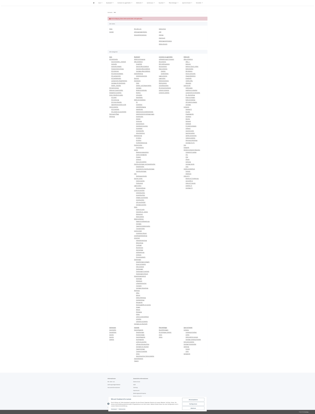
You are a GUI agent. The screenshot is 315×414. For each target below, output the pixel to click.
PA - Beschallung (190, 95)
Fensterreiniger (140, 334)
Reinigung (139, 312)
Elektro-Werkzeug (141, 297)
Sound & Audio (190, 131)
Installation (139, 104)
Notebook (188, 123)
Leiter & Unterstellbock (142, 316)
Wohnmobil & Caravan (192, 337)
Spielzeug (186, 346)
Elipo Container (163, 69)
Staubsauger (137, 259)
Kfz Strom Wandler (116, 102)
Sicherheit (137, 238)
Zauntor (111, 334)
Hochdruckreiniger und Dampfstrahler (144, 164)
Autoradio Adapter (116, 66)
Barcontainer (162, 61)
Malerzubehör (140, 216)
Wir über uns (137, 29)
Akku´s (187, 61)
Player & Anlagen (190, 97)
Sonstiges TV (189, 188)
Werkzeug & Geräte (141, 176)
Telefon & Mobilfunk (189, 169)
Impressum (114, 409)
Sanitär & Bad (138, 231)
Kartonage (139, 278)
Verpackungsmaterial (140, 276)
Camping (186, 330)
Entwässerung (138, 135)
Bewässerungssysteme (142, 152)
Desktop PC (189, 109)
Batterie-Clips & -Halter (192, 66)
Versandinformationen (140, 35)
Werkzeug (112, 116)
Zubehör (163, 71)
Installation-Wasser (141, 233)
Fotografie (186, 147)
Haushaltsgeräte (138, 330)
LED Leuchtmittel (140, 202)
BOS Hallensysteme (164, 64)
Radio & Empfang (190, 100)
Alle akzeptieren (193, 399)
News (110, 29)
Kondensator (139, 116)
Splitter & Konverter (191, 135)
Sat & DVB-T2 (189, 181)
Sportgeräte (187, 353)
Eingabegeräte (190, 114)
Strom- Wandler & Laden (116, 95)
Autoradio (114, 64)
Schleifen (138, 319)
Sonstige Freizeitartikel (190, 344)
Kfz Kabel (113, 97)
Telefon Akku (189, 80)
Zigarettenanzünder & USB (118, 104)
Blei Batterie (189, 71)
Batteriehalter (189, 69)
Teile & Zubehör (113, 107)
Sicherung (139, 121)
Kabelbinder (139, 109)
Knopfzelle (139, 64)
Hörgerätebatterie (190, 76)
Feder (137, 83)
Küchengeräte (140, 339)
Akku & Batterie (138, 61)
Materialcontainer (164, 80)
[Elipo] (93, 3)
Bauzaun (136, 78)
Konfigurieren (193, 404)
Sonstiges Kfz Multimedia (118, 83)
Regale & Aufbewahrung (142, 221)
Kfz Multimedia (113, 59)
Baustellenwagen (163, 330)
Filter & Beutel (140, 266)
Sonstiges (138, 88)
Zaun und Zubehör (141, 161)
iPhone (187, 159)
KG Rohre (138, 140)
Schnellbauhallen (163, 85)
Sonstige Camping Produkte (193, 339)
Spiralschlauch (140, 123)
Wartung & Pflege (114, 114)
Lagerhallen (162, 78)
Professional (139, 183)
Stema (160, 337)
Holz (135, 173)
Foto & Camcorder (190, 73)
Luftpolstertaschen (141, 283)
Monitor (188, 119)
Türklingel (139, 245)
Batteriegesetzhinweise (165, 41)
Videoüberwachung (141, 240)
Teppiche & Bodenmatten (143, 226)
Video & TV (186, 176)
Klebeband (139, 281)
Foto (185, 145)
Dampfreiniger (140, 332)
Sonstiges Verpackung (142, 288)
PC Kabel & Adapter (191, 126)
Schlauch (138, 159)
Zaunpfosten (112, 332)
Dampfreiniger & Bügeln (142, 262)
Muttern (138, 92)
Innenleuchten (140, 200)
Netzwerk (188, 121)
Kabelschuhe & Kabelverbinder (144, 111)
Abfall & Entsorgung (139, 59)
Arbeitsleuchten (140, 192)
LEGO (187, 351)
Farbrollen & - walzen (142, 212)
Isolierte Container (164, 90)
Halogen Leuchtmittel (142, 197)
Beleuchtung (139, 243)
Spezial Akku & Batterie (142, 66)
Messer (138, 309)
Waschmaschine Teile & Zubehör (145, 356)
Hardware (188, 116)
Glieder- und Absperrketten (143, 85)
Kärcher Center (138, 178)
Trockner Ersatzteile (141, 351)
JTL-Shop (306, 412)
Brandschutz (139, 247)
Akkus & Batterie (188, 59)
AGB (160, 32)
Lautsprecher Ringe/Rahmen (119, 80)
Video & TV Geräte (190, 183)
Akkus (137, 293)
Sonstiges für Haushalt (142, 346)
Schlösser (138, 254)
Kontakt (111, 32)
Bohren (138, 295)
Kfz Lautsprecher (116, 76)
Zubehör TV (189, 185)
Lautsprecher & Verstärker (193, 92)
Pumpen (138, 157)
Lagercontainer (163, 76)
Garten (136, 150)
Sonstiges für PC (190, 142)
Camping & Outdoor (191, 332)
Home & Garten (140, 181)
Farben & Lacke (140, 209)
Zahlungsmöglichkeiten (140, 32)
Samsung (188, 161)
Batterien (188, 64)
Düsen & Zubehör (141, 264)
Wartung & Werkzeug (191, 140)
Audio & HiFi (187, 85)
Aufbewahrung (140, 252)
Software (188, 128)
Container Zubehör (164, 92)
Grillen (187, 334)
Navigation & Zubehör (115, 92)
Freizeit (188, 349)
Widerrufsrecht (163, 44)
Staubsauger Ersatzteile (142, 271)
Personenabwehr (140, 257)
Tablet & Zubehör (190, 138)
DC (137, 102)
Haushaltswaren (138, 358)
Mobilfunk (188, 173)
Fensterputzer (140, 147)
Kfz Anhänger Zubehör (165, 332)
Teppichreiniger (140, 349)
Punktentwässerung (141, 142)
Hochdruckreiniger (141, 171)
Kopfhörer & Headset (191, 90)
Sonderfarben (164, 73)
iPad (187, 157)
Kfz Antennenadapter (117, 73)
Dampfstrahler (140, 166)
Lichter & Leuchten (139, 190)
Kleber (138, 314)
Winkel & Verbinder (141, 90)
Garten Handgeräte (141, 154)
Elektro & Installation (140, 100)
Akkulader (188, 83)
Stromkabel (139, 128)
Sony (187, 166)
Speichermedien (190, 133)
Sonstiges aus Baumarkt (140, 324)
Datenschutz (122, 409)
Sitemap (161, 35)
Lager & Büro (137, 185)
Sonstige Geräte (190, 164)
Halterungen (189, 88)
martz (160, 334)
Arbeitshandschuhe (141, 76)
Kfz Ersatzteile (115, 109)
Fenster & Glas (138, 145)
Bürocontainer (163, 66)
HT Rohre (138, 138)
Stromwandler (140, 131)
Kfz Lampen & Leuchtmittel (118, 111)
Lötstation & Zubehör (142, 321)
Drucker (188, 111)
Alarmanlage (139, 250)
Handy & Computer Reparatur (192, 150)
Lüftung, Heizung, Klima (142, 344)
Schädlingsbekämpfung (140, 235)
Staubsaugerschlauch (142, 274)
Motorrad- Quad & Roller (116, 90)
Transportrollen (140, 228)
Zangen (138, 307)
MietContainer (163, 83)
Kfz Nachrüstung (114, 88)
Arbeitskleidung (138, 73)
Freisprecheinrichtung (117, 69)
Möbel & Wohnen (139, 219)
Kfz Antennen (115, 71)
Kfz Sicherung (115, 100)
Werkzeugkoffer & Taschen (143, 305)
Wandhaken (139, 97)
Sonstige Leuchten (141, 204)
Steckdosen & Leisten (142, 126)
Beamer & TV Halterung (192, 178)
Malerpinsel (139, 214)
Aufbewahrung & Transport (166, 59)
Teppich (136, 361)
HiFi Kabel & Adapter (191, 102)
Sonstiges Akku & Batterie (143, 71)
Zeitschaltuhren (140, 133)
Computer (186, 107)
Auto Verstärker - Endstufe (118, 61)
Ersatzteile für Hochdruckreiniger (145, 169)
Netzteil (138, 119)
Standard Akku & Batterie (143, 69)
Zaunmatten (112, 330)
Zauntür (111, 337)
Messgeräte (139, 302)
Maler (135, 207)
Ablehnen (193, 408)
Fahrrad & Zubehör (189, 342)
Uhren (138, 353)
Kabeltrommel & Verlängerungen (145, 114)
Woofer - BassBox (116, 85)
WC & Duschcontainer (165, 88)
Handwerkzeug (140, 300)
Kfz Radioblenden (116, 78)
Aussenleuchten (140, 195)
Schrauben (139, 95)
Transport (139, 285)
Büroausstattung (140, 188)
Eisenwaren (137, 80)
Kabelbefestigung (141, 107)
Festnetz (188, 171)
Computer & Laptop (191, 152)
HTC (187, 154)
